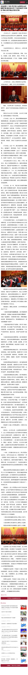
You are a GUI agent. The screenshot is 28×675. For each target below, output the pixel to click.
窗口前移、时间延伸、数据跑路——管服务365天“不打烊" (9, 660)
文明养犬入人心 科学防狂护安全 (8, 653)
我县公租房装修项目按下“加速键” (8, 617)
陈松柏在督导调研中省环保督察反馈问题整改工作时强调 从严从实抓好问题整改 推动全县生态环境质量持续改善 (9, 606)
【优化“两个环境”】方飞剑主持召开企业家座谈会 (9, 642)
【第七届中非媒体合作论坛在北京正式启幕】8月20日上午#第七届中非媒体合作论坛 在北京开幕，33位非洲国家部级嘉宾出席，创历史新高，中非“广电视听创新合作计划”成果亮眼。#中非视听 (9, 630)
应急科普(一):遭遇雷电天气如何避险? (9, 623)
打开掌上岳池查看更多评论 (14, 598)
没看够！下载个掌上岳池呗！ (14, 665)
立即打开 (22, 2)
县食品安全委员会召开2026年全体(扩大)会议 (9, 648)
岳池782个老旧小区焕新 (6, 611)
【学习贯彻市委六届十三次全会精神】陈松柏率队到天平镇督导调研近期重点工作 (9, 636)
